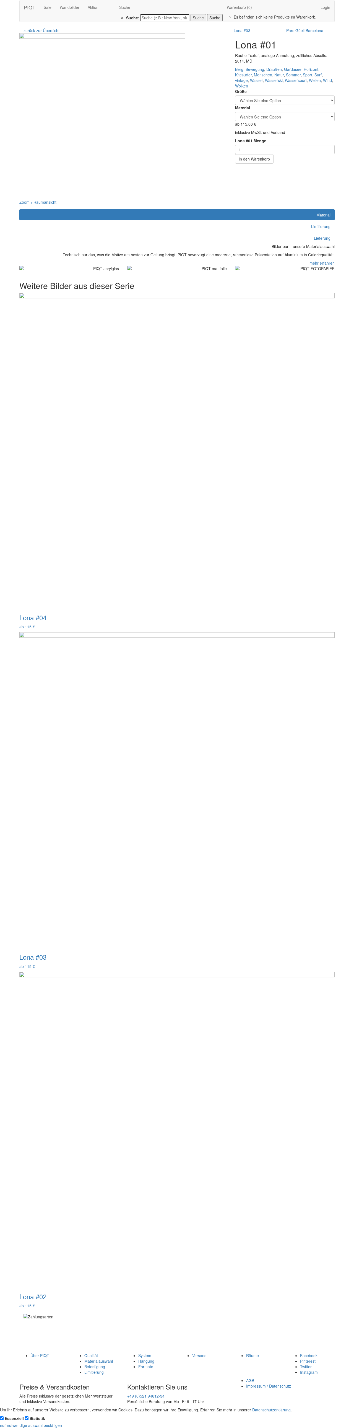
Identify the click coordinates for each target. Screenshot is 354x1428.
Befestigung (94, 1366)
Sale (47, 7)
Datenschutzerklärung (271, 1409)
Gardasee (292, 69)
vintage (241, 80)
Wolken (241, 86)
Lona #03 (242, 30)
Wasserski (274, 80)
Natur (279, 75)
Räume (252, 1355)
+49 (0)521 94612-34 (146, 1396)
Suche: (132, 17)
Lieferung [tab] (322, 238)
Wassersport (296, 80)
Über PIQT (39, 1355)
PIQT (29, 7)
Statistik (37, 1418)
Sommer (293, 75)
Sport (307, 75)
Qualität (91, 1355)
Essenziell (14, 1418)
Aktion (93, 7)
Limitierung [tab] (320, 226)
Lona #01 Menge (250, 140)
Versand (199, 1355)
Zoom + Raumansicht (37, 202)
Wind (327, 80)
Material (242, 107)
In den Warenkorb (254, 159)
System (144, 1355)
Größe (241, 91)
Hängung (146, 1361)
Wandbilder (69, 7)
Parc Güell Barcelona (304, 30)
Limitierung (94, 1372)
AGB (250, 1380)
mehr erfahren (322, 263)
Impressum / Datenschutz (268, 1386)
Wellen (315, 80)
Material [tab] (323, 215)
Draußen (274, 69)
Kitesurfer (243, 75)
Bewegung (255, 69)
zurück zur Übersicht (41, 30)
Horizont (311, 69)
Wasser (256, 80)
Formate (145, 1366)
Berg (239, 69)
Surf (318, 75)
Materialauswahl (98, 1361)
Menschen (263, 75)
